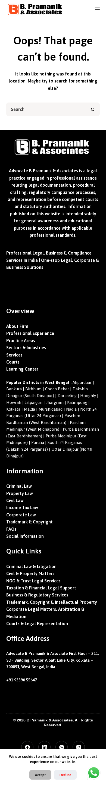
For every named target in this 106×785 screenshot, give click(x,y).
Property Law (19, 493)
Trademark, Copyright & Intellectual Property (51, 602)
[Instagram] (79, 747)
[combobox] (46, 109)
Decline (65, 775)
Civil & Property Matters (30, 573)
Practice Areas (20, 340)
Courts (13, 361)
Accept (40, 775)
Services (14, 354)
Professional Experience (30, 333)
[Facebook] (27, 747)
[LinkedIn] (44, 747)
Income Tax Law (22, 507)
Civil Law (15, 500)
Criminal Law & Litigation (31, 566)
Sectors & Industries (26, 347)
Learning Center (22, 369)
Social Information (25, 536)
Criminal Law (19, 486)
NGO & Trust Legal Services (33, 580)
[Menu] (97, 9)
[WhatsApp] (61, 747)
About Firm (17, 326)
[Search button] (93, 109)
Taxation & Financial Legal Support (41, 587)
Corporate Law (21, 514)
